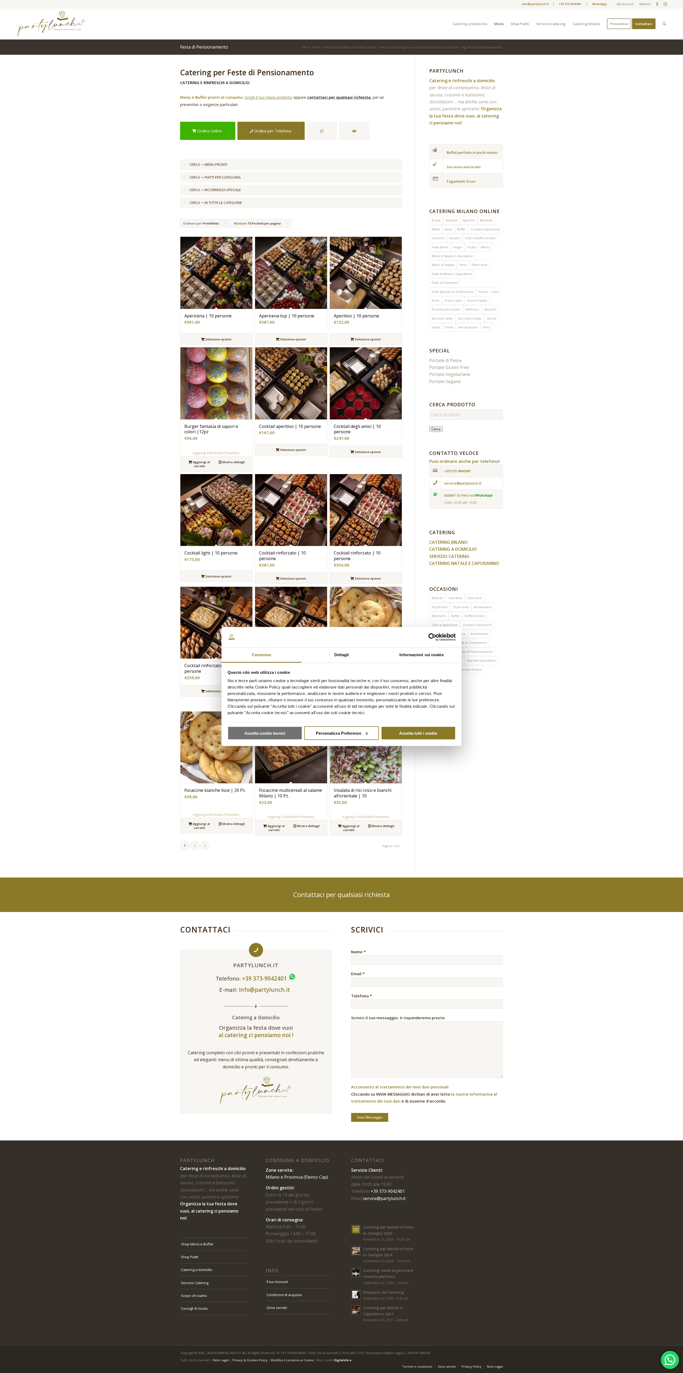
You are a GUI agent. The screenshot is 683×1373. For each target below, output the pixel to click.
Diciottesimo (479, 634)
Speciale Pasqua (470, 669)
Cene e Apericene (445, 625)
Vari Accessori (468, 327)
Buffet (461, 229)
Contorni (438, 238)
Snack (436, 327)
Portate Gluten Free (449, 367)
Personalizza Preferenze (338, 733)
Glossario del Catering (383, 1292)
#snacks (437, 598)
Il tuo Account (277, 1281)
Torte (449, 327)
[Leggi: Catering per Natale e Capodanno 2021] (356, 1310)
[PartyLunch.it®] (52, 23)
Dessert (454, 238)
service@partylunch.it (384, 1198)
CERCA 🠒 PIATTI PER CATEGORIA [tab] (215, 177)
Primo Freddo (477, 300)
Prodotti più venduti (446, 309)
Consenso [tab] (261, 654)
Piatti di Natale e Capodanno (452, 274)
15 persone (461, 607)
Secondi (490, 309)
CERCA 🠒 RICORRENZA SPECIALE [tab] (215, 189)
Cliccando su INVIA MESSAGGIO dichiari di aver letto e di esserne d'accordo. (424, 1094)
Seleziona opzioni (218, 339)
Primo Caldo (453, 300)
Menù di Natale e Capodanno (452, 256)
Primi (435, 300)
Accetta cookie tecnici (264, 733)
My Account (625, 4)
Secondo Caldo (442, 318)
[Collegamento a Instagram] (665, 4)
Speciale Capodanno (481, 660)
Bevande (486, 220)
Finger (457, 247)
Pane (463, 265)
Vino (486, 327)
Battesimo (439, 616)
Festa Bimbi (440, 247)
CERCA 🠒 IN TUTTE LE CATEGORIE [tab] (215, 202)
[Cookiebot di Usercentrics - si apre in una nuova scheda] (432, 637)
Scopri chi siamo (194, 1295)
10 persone (440, 607)
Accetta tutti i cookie (418, 733)
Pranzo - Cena (488, 292)
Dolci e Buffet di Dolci (480, 238)
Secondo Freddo (470, 318)
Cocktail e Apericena (485, 229)
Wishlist (644, 4)
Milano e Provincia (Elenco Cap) (297, 1177)
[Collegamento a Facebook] (657, 4)
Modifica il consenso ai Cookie (292, 1360)
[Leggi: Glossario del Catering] (356, 1294)
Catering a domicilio (196, 1269)
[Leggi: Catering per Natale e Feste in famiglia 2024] (356, 1251)
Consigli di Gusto (194, 1308)
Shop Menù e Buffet (197, 1244)
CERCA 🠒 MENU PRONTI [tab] (208, 164)
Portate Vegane (445, 381)
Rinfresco (472, 309)
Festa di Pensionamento (475, 652)
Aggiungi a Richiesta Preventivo (216, 453)
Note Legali (221, 1360)
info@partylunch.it (265, 989)
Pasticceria (479, 265)
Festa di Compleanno (472, 642)
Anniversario (483, 607)
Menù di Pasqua (443, 265)
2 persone (455, 598)
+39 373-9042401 (388, 1191)
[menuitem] (625, 4)
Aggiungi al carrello (201, 464)
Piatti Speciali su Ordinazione (452, 292)
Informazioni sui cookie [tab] (421, 654)
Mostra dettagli (233, 462)
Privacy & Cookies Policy (249, 1360)
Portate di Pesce (445, 360)
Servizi (492, 318)
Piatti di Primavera (445, 283)
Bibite (436, 229)
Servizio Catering (194, 1282)
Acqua (436, 220)
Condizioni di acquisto (284, 1294)
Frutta (471, 247)
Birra (448, 229)
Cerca (435, 429)
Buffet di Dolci (475, 616)
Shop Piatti (189, 1256)
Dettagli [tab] (341, 654)
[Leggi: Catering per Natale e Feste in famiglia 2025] (356, 1229)
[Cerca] (664, 23)
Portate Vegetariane (449, 374)
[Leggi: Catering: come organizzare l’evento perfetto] (356, 1272)
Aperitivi (469, 220)
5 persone (474, 598)
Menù (485, 247)
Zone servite (277, 1307)
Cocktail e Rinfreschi (477, 625)
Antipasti (452, 220)
